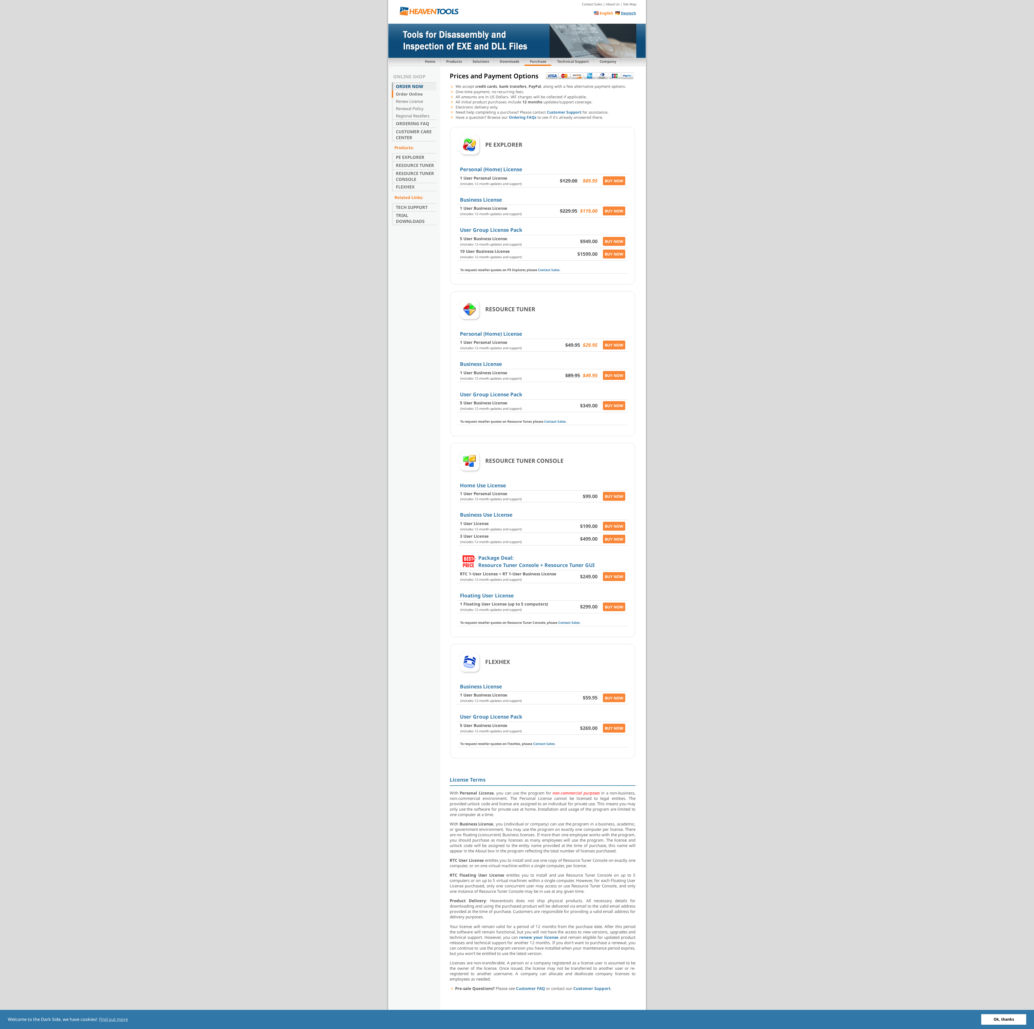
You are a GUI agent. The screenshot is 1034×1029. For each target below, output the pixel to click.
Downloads (509, 61)
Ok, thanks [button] (1004, 1019)
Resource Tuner (415, 165)
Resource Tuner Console (415, 176)
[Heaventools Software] (431, 12)
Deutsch (628, 13)
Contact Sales (592, 4)
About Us (613, 4)
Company (608, 61)
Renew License (409, 101)
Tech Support (412, 207)
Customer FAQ (530, 988)
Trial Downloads (410, 218)
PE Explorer (410, 157)
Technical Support (573, 61)
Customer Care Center (414, 135)
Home (430, 61)
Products (454, 61)
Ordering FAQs (522, 117)
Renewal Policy (410, 108)
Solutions (481, 61)
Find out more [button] (113, 1019)
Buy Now (614, 180)
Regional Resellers (412, 115)
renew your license (538, 937)
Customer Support (564, 112)
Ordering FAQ (412, 124)
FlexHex (405, 187)
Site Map (629, 4)
